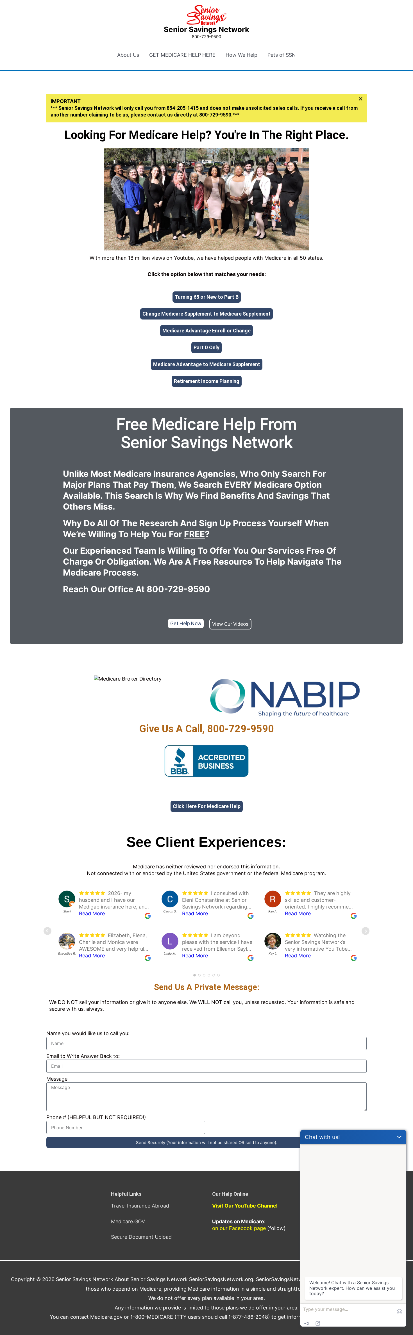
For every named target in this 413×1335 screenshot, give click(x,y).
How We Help (241, 55)
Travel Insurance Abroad (140, 1206)
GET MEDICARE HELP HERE (182, 55)
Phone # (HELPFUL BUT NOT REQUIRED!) (96, 1117)
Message (56, 1079)
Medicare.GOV (128, 1221)
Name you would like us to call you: (88, 1033)
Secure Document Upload (141, 1237)
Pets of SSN (281, 55)
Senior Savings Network (206, 29)
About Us (128, 55)
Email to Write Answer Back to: (83, 1056)
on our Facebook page (239, 1228)
